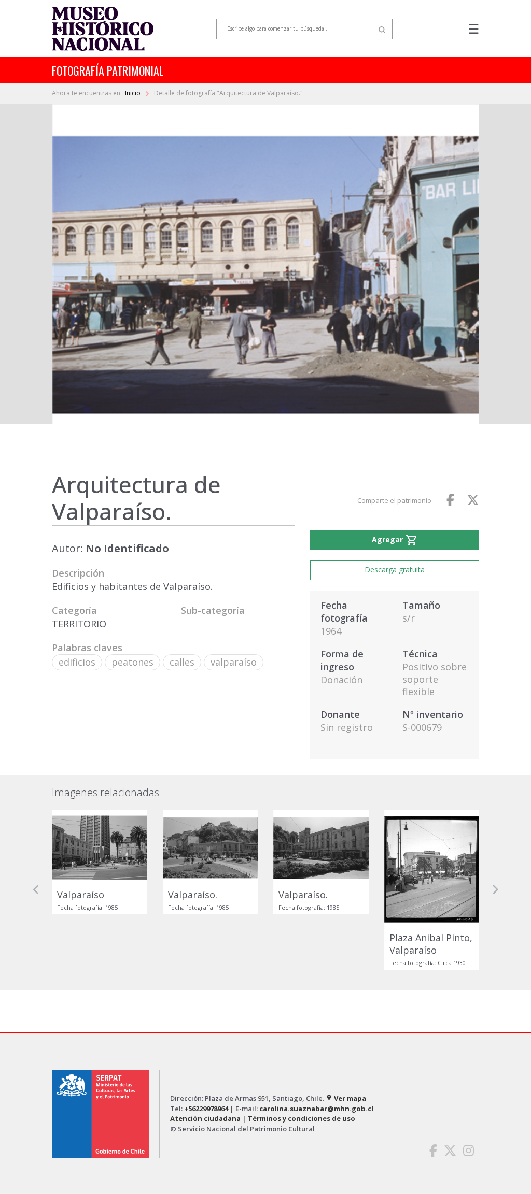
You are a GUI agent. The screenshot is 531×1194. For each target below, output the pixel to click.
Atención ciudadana (205, 1118)
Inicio (133, 93)
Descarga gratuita (395, 569)
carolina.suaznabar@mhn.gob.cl (316, 1108)
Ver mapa (346, 1098)
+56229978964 (206, 1108)
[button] (36, 890)
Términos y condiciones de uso (301, 1118)
